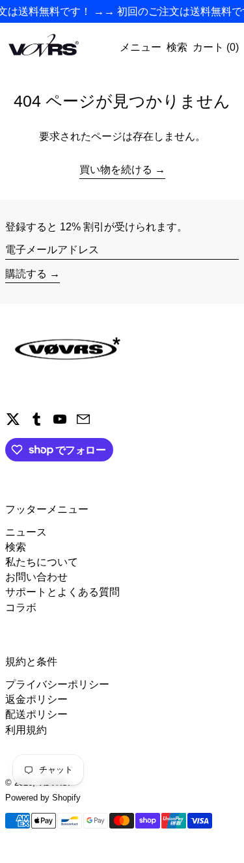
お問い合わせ (36, 576)
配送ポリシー (36, 714)
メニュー (140, 47)
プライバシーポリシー (57, 684)
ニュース (26, 532)
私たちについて (41, 562)
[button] (177, 47)
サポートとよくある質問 (62, 591)
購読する (26, 273)
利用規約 (26, 729)
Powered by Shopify (43, 797)
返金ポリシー (36, 699)
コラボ (20, 607)
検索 (15, 547)
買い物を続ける (115, 169)
